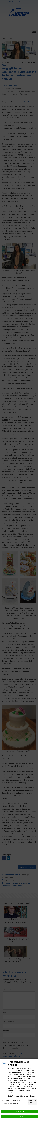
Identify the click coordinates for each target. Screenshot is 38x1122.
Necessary (7, 1100)
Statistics (6, 1103)
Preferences (16, 1100)
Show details (30, 1101)
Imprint (33, 1096)
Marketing (15, 1103)
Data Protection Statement (19, 1091)
